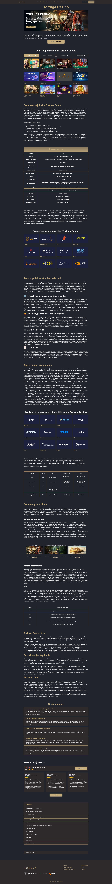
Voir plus (56, 795)
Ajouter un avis (81, 768)
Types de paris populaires (32, 822)
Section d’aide (29, 840)
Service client (29, 837)
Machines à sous (79, 55)
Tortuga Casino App (30, 831)
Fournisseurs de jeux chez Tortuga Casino (35, 817)
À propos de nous (30, 814)
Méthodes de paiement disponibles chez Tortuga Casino (39, 825)
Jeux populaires (30, 55)
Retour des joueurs (30, 843)
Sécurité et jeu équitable (31, 834)
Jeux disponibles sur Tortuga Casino (34, 808)
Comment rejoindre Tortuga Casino (34, 811)
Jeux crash (63, 55)
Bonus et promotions (30, 828)
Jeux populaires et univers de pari (33, 819)
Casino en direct (47, 55)
